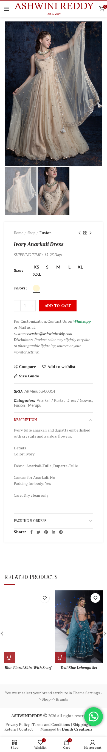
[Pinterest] (46, 532)
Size (17, 270)
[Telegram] (61, 532)
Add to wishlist (61, 367)
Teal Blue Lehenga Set (78, 667)
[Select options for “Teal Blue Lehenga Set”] (60, 657)
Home (18, 232)
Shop (31, 232)
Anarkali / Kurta (50, 401)
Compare (27, 367)
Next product (90, 233)
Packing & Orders (30, 520)
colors (20, 288)
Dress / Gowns (79, 401)
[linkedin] (53, 532)
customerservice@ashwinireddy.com (43, 333)
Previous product (79, 233)
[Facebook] (31, 532)
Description (25, 420)
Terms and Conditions (51, 724)
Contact (26, 729)
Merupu (34, 406)
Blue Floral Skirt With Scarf (28, 667)
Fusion (46, 232)
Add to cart (58, 305)
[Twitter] (38, 532)
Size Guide (29, 376)
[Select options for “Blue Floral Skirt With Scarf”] (9, 657)
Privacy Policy (17, 724)
